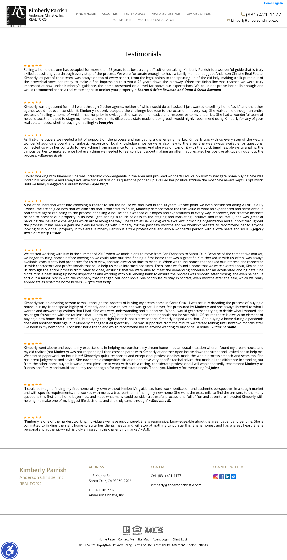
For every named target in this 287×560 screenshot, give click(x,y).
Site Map (143, 539)
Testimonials (134, 14)
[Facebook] (221, 476)
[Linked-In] (227, 476)
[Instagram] (215, 476)
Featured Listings (165, 14)
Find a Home (86, 14)
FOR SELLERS (122, 20)
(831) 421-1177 (263, 14)
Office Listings (199, 14)
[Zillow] (233, 476)
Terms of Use (142, 545)
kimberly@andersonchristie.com (255, 20)
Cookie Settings (197, 545)
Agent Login (161, 539)
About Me (109, 14)
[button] (9, 550)
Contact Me (126, 539)
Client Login (180, 539)
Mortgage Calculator (156, 20)
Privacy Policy (122, 545)
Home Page (107, 539)
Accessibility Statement (169, 545)
